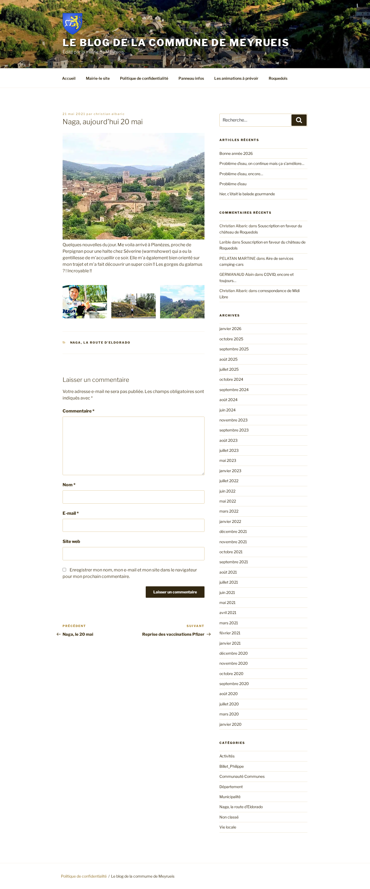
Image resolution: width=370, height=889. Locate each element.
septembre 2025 (234, 349)
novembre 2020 (233, 663)
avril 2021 (227, 612)
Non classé (229, 817)
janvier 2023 (230, 470)
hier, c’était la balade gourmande (247, 193)
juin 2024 (227, 410)
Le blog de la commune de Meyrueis (176, 43)
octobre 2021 (231, 551)
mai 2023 (227, 460)
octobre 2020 (231, 673)
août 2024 (228, 399)
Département (231, 786)
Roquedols (278, 78)
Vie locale (227, 827)
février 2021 (230, 633)
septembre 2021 (233, 561)
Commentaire (79, 411)
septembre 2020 (234, 683)
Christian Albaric (109, 114)
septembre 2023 (234, 430)
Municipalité (230, 796)
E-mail (71, 513)
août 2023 (228, 440)
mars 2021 (228, 623)
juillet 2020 (229, 704)
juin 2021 (227, 592)
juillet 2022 (228, 480)
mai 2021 (227, 602)
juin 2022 (227, 491)
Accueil (69, 78)
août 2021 (228, 572)
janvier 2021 (230, 643)
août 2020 (228, 693)
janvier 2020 (230, 724)
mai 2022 (227, 501)
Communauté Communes (242, 776)
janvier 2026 (230, 328)
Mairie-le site (98, 78)
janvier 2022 (230, 521)
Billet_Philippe (231, 766)
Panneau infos (191, 78)
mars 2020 (229, 714)
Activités (227, 756)
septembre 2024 (234, 389)
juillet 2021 (228, 582)
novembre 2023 (233, 420)
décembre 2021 (233, 531)
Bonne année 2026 (236, 153)
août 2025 (228, 359)
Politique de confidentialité (144, 78)
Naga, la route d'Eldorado (100, 342)
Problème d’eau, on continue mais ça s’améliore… (261, 163)
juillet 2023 (229, 450)
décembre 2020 (233, 653)
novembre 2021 (233, 541)
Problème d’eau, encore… (241, 173)
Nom (69, 484)
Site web (71, 541)
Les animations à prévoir (236, 78)
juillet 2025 (229, 369)
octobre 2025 (231, 339)
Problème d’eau (232, 183)
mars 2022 (228, 511)
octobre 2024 (231, 379)
